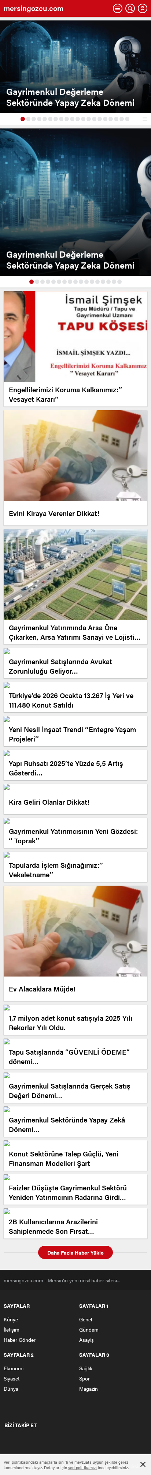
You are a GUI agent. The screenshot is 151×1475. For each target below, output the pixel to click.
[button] (23, 119)
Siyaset (11, 1378)
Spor (84, 1378)
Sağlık (85, 1368)
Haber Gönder (20, 1339)
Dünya (11, 1388)
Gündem (89, 1329)
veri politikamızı (82, 1467)
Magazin (88, 1388)
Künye (11, 1319)
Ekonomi (13, 1368)
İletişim (11, 1329)
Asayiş (86, 1339)
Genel (85, 1319)
